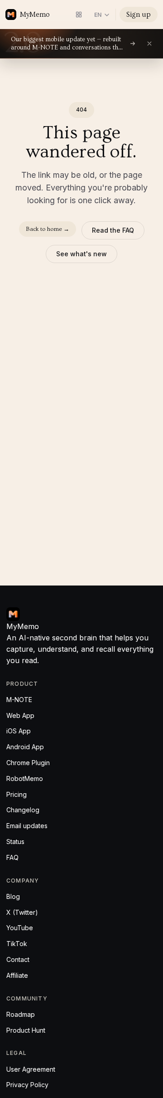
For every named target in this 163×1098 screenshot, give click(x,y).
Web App (20, 715)
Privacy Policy (27, 1084)
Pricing (16, 794)
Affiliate (17, 975)
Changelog (22, 810)
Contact (17, 959)
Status (15, 841)
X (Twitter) (22, 912)
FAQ (12, 857)
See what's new (81, 254)
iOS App (18, 731)
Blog (13, 896)
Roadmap (20, 1014)
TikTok (16, 943)
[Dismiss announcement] (149, 43)
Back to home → (47, 229)
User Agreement (30, 1069)
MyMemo (35, 14)
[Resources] (79, 14)
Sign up (138, 14)
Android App (25, 747)
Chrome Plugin (28, 762)
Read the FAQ (113, 230)
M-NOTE (19, 699)
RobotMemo (24, 778)
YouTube (19, 928)
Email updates (27, 826)
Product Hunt (25, 1030)
